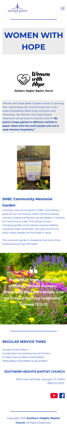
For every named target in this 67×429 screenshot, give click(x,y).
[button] (63, 8)
